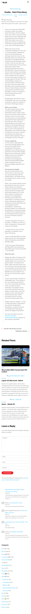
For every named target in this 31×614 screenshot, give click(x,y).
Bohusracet (6, 579)
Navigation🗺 (5, 565)
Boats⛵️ (4, 378)
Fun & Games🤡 (6, 557)
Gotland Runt (6, 582)
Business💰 (5, 551)
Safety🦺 (4, 598)
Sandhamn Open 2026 (17, 531)
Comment (5, 437)
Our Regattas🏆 (6, 571)
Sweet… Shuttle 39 (8, 404)
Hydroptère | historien (21, 331)
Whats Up (4, 607)
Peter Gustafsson (7, 14)
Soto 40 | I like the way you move (12, 328)
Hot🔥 (3, 562)
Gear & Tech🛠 (5, 559)
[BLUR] (4, 3)
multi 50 (25, 14)
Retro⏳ (4, 593)
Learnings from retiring (11, 491)
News (15, 14)
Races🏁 (4, 576)
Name (4, 456)
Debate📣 (4, 554)
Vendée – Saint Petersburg (15, 12)
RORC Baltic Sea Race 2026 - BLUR (14, 489)
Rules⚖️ (4, 596)
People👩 (4, 573)
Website (4, 467)
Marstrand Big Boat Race (9, 588)
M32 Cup (5, 585)
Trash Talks (4, 604)
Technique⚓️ (5, 601)
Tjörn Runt (5, 590)
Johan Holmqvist (9, 522)
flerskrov (21, 14)
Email (4, 462)
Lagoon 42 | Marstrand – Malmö (12, 380)
